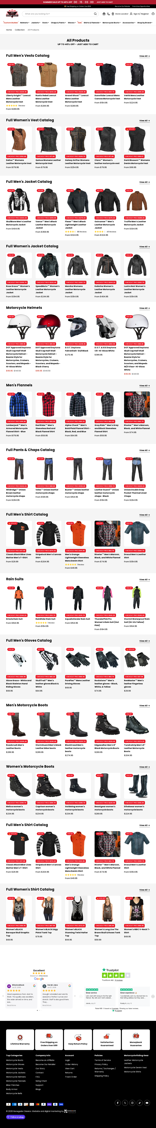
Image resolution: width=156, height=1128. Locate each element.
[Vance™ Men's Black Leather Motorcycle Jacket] (48, 201)
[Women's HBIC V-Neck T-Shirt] (137, 909)
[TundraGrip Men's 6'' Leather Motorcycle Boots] (137, 724)
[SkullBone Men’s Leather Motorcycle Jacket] (19, 201)
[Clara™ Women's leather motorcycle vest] (107, 139)
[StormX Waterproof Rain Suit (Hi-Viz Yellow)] (137, 598)
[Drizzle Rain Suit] (19, 598)
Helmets (24, 22)
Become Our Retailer (122, 6)
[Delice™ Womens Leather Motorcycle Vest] (19, 139)
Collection (20, 29)
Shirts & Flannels (91, 22)
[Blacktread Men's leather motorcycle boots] (78, 724)
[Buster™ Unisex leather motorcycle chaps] (78, 469)
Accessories (128, 22)
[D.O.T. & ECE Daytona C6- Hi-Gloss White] (107, 327)
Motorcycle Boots (111, 22)
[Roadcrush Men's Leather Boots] (19, 724)
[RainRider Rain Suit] (48, 598)
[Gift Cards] (104, 14)
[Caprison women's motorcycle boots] (48, 786)
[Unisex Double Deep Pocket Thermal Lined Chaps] (137, 469)
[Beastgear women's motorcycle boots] (107, 786)
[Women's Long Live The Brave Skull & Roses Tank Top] (107, 909)
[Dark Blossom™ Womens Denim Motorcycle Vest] (137, 139)
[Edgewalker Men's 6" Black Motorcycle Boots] (107, 724)
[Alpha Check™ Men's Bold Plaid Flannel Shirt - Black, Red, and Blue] (78, 404)
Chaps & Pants (57, 22)
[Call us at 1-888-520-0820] (108, 14)
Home (9, 29)
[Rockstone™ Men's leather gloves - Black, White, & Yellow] (107, 660)
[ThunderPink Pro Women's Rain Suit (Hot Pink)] (107, 598)
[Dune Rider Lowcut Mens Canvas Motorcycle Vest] (107, 75)
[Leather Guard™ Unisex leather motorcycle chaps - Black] (107, 469)
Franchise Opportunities (141, 6)
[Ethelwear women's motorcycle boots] (137, 786)
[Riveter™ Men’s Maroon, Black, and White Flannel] (137, 404)
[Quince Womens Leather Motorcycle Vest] (48, 139)
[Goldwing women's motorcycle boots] (78, 786)
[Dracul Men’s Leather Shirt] (137, 534)
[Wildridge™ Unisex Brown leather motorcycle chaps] (19, 469)
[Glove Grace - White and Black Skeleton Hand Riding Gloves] (19, 660)
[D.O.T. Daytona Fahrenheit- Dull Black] (78, 327)
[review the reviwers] (34, 986)
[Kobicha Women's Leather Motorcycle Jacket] (107, 265)
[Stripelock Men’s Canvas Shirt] (48, 534)
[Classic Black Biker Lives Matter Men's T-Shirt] (19, 534)
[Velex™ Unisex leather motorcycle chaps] (48, 469)
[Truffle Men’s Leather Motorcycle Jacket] (137, 201)
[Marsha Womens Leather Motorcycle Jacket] (78, 265)
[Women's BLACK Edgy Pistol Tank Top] (48, 909)
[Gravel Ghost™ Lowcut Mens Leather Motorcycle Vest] (78, 75)
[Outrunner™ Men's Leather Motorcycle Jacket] (107, 201)
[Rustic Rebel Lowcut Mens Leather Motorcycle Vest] (48, 75)
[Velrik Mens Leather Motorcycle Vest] (137, 75)
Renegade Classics (22, 1111)
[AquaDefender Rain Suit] (78, 598)
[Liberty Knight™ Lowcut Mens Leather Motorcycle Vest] (19, 75)
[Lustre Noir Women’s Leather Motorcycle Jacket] (137, 265)
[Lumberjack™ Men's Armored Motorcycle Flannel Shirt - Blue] (19, 404)
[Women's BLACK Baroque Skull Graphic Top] (19, 909)
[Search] (95, 13)
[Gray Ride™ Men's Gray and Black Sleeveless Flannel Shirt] (107, 404)
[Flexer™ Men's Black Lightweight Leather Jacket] (78, 201)
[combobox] (60, 14)
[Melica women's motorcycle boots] (19, 786)
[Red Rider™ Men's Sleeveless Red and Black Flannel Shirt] (48, 404)
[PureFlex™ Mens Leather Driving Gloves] (78, 660)
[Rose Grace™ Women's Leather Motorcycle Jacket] (19, 265)
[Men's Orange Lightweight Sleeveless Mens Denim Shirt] (78, 534)
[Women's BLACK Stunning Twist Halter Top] (78, 909)
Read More (11, 1005)
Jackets (35, 22)
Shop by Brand (144, 22)
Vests (45, 22)
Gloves (71, 22)
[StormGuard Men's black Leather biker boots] (48, 724)
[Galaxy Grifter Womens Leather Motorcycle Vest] (78, 139)
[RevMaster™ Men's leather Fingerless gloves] (137, 660)
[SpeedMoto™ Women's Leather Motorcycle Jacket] (48, 265)
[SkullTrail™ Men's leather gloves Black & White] (48, 660)
